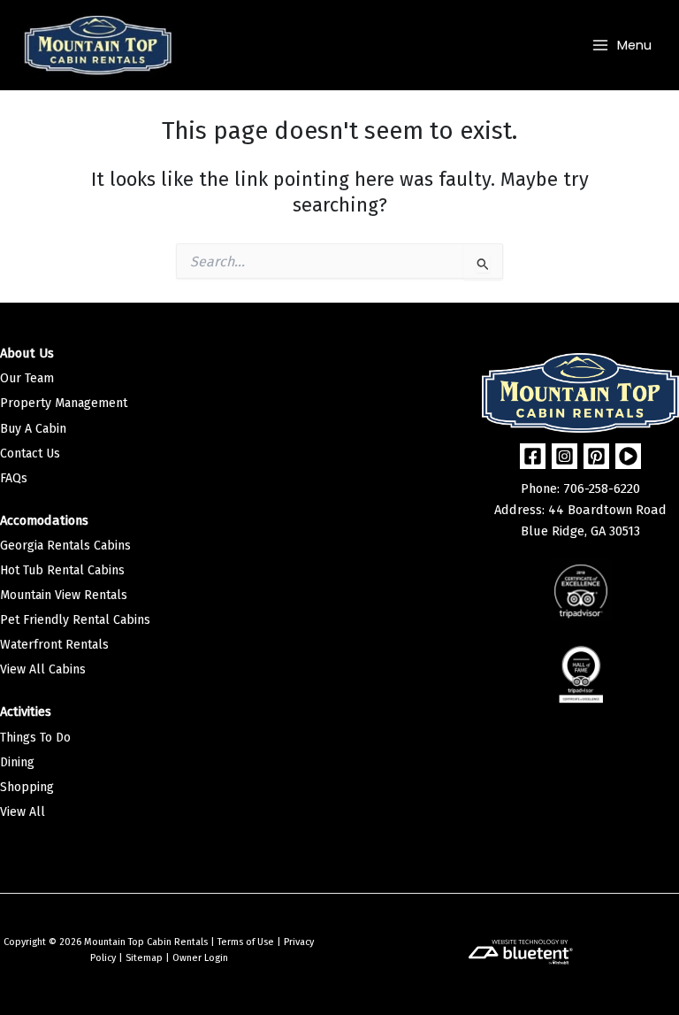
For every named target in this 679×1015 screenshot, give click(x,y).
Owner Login (200, 958)
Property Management (63, 403)
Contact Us (30, 453)
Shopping (27, 787)
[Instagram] (564, 456)
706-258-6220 (601, 488)
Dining (17, 762)
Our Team (27, 378)
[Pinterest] (596, 456)
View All (22, 811)
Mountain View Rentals (63, 595)
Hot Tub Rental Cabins (62, 570)
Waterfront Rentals (54, 644)
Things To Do (35, 737)
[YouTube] (628, 456)
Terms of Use (245, 942)
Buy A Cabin (33, 428)
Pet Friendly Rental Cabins (75, 619)
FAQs (13, 478)
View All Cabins (43, 669)
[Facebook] (532, 456)
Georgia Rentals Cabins (65, 545)
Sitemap (144, 958)
